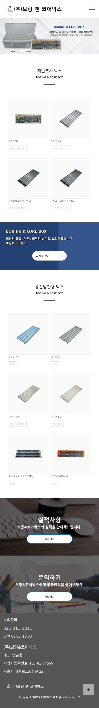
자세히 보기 (43, 256)
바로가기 (49, 539)
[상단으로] (88, 689)
